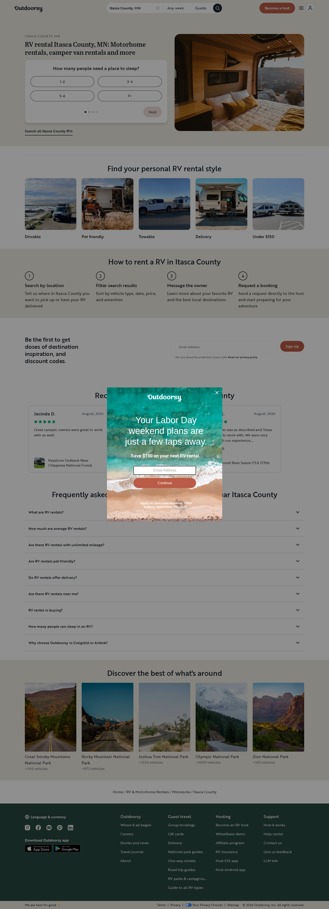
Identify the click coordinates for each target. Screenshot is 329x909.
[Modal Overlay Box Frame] (164, 454)
